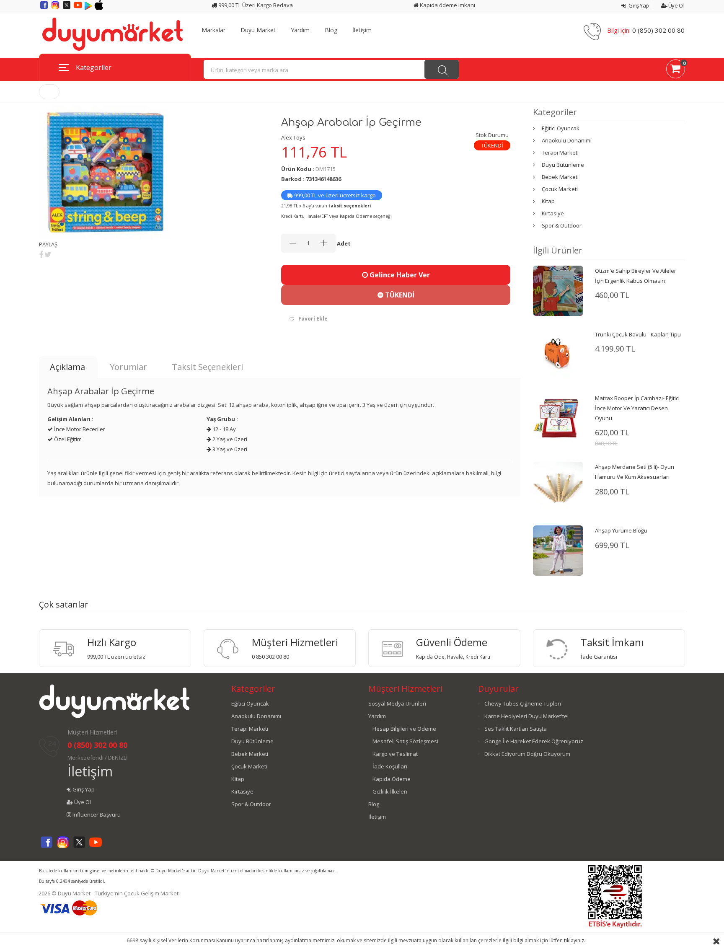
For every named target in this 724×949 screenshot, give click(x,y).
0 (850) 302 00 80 (658, 30)
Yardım (300, 30)
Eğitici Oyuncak (560, 128)
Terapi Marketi (560, 152)
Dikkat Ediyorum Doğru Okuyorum (527, 754)
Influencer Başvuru (96, 814)
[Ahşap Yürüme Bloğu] (558, 550)
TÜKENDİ (398, 295)
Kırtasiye (553, 213)
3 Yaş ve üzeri (229, 449)
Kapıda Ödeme (391, 779)
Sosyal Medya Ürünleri (397, 703)
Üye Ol (675, 5)
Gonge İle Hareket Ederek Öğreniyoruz (533, 741)
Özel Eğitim (67, 439)
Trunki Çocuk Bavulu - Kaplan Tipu (638, 334)
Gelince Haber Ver (399, 274)
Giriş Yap (638, 5)
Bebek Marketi (560, 177)
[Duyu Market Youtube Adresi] (78, 8)
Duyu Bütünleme (563, 164)
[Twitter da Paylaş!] (48, 254)
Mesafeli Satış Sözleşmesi (405, 741)
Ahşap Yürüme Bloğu (621, 530)
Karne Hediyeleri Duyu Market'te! (526, 716)
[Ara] (441, 69)
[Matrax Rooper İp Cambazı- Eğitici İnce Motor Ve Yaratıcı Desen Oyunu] (558, 417)
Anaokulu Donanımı (567, 140)
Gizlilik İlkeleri (389, 791)
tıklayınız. (574, 940)
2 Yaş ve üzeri (229, 439)
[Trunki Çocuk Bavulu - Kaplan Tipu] (558, 353)
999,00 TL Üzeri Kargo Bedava (255, 5)
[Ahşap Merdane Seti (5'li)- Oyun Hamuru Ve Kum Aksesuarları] (558, 486)
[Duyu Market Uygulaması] (89, 8)
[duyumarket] (112, 33)
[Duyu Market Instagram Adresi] (56, 8)
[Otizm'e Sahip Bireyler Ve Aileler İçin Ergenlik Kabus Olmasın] (558, 290)
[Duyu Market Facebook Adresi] (44, 8)
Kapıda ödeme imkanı (447, 5)
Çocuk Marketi (560, 189)
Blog (331, 30)
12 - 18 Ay (223, 429)
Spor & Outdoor (562, 225)
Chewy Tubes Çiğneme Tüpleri (522, 703)
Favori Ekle (313, 318)
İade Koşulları (389, 766)
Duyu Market (258, 30)
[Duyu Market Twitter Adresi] (67, 8)
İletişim (362, 30)
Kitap (548, 201)
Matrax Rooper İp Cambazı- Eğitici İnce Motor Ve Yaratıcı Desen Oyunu (637, 408)
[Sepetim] (675, 70)
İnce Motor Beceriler (79, 429)
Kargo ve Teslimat (395, 754)
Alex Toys (293, 137)
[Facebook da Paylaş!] (41, 254)
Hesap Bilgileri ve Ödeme (404, 728)
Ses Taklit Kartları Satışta (515, 728)
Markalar (213, 30)
